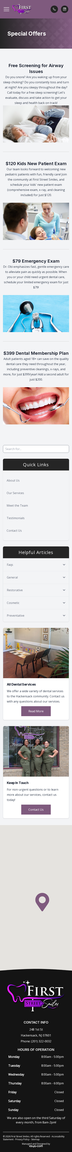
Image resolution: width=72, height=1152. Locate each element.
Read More (36, 711)
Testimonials (16, 518)
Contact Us (14, 531)
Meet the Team (17, 505)
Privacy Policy (22, 1139)
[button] (6, 9)
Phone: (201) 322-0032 (36, 1041)
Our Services (15, 493)
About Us (13, 480)
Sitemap (35, 1139)
